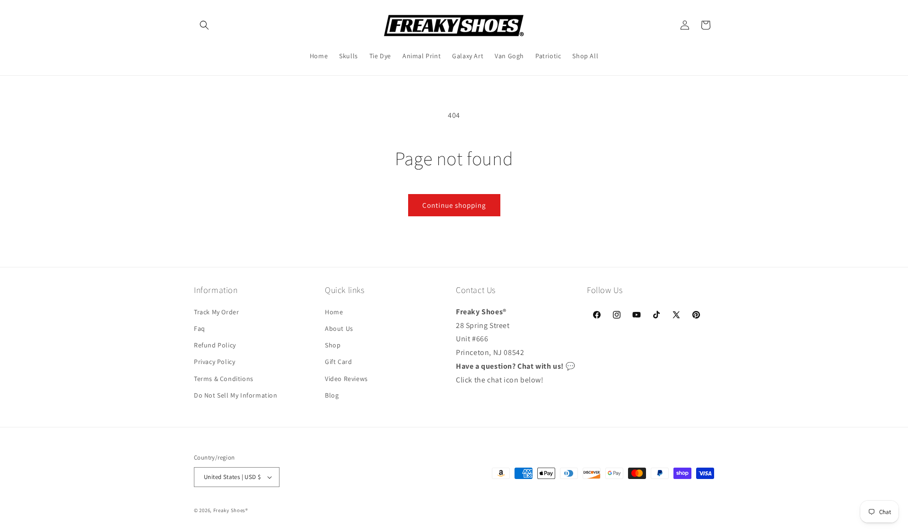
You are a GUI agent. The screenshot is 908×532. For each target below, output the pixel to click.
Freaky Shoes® (230, 510)
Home (334, 311)
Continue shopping (454, 205)
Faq (199, 328)
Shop (332, 344)
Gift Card (338, 361)
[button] (204, 25)
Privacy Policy (214, 361)
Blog (332, 394)
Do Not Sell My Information (236, 394)
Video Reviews (346, 378)
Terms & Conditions (223, 378)
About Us (339, 328)
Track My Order (216, 311)
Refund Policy (215, 344)
